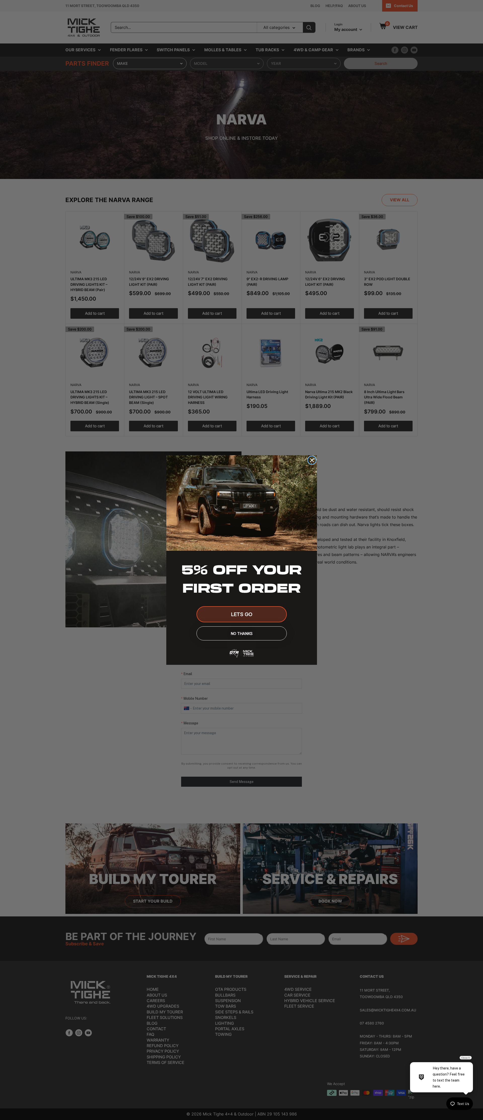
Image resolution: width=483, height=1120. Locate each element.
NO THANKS (242, 633)
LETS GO (241, 614)
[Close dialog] (312, 460)
